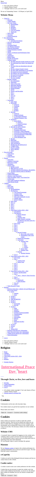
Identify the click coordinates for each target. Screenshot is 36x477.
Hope (15, 320)
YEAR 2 (13, 298)
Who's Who (10, 33)
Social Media (17, 121)
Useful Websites (18, 125)
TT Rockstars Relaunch (20, 116)
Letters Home (11, 156)
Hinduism (16, 311)
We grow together (15, 78)
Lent (15, 323)
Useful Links (10, 179)
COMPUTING (15, 146)
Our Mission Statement (13, 46)
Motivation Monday (16, 85)
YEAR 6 (13, 324)
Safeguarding (10, 39)
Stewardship (17, 317)
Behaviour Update (12, 162)
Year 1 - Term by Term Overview (26, 275)
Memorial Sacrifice (19, 321)
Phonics (16, 109)
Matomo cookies (9, 448)
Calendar (9, 155)
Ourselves (16, 315)
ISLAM (16, 305)
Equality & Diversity (12, 58)
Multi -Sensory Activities (24, 219)
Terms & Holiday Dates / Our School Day (18, 177)
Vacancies (10, 34)
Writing (16, 107)
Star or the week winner (27, 234)
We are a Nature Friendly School (19, 69)
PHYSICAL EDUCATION (18, 127)
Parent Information (12, 335)
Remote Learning (12, 79)
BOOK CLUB (15, 167)
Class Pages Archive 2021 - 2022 (19, 271)
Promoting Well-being (20, 130)
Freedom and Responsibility (21, 312)
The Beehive (17, 211)
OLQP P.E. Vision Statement (21, 131)
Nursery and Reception (17, 91)
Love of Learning (15, 30)
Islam (15, 295)
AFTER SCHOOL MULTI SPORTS (21, 171)
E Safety (9, 54)
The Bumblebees (15, 189)
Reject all (3, 412)
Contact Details (11, 21)
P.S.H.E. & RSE (15, 147)
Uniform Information (12, 174)
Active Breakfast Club (20, 137)
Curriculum (10, 100)
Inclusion (13, 27)
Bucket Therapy (21, 214)
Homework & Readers (23, 238)
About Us (6, 18)
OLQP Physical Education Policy (23, 133)
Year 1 (12, 92)
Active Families (18, 128)
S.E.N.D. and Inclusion (13, 42)
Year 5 (12, 97)
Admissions (10, 55)
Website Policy (8, 386)
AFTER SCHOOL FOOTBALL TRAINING (23, 170)
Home (5, 352)
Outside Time (17, 198)
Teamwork (13, 32)
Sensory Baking (18, 199)
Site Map (6, 383)
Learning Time (18, 193)
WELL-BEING (15, 149)
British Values (11, 57)
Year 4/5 (16, 283)
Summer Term (24, 250)
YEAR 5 (13, 306)
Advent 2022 (14, 329)
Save (15, 475)
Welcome (9, 20)
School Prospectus (12, 36)
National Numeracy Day (20, 118)
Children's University (13, 161)
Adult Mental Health (12, 182)
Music (25, 246)
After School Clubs (19, 136)
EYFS (12, 292)
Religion (19, 251)
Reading (16, 110)
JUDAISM (17, 303)
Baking (19, 216)
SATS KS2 (10, 159)
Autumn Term (24, 241)
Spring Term (24, 248)
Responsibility (14, 24)
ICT (25, 244)
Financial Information (13, 48)
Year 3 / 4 (16, 278)
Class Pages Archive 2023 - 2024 (19, 210)
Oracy (12, 150)
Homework (20, 280)
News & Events (8, 152)
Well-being (13, 82)
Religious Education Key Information (17, 330)
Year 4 (12, 205)
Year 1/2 (13, 202)
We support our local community (19, 72)
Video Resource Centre (13, 286)
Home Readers (21, 281)
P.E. (25, 243)
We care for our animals (17, 75)
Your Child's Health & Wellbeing (16, 180)
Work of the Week (15, 84)
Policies (9, 43)
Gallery (9, 185)
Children (6, 183)
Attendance (10, 164)
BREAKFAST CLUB (17, 168)
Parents (6, 158)
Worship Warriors (25, 253)
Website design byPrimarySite (12, 393)
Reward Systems (21, 232)
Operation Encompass (16, 40)
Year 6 (12, 98)
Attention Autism (18, 195)
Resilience (13, 29)
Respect (13, 26)
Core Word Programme (20, 192)
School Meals (11, 173)
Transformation (18, 314)
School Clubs (10, 165)
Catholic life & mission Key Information (18, 333)
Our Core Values (11, 23)
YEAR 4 (13, 302)
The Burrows (14, 191)
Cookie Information (9, 384)
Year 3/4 (13, 95)
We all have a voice (16, 76)
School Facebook (18, 115)
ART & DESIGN (15, 143)
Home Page (4, 3)
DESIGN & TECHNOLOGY (19, 144)
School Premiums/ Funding (14, 49)
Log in (6, 338)
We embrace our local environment (20, 73)
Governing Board (12, 45)
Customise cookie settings (20, 412)
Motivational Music (16, 87)
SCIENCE (13, 119)
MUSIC (13, 139)
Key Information (8, 37)
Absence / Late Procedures (14, 176)
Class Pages (10, 188)
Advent (13, 326)
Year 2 (12, 94)
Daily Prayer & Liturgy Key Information (18, 332)
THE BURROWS (16, 299)
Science (26, 247)
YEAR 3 (13, 300)
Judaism (16, 293)
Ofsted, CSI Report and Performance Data (18, 52)
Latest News (10, 153)
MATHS (13, 112)
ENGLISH (14, 103)
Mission (16, 318)
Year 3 (12, 204)
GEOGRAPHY (15, 141)
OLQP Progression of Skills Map (23, 134)
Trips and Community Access (22, 196)
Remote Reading (15, 88)
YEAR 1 (13, 296)
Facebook (16, 106)
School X (16, 104)
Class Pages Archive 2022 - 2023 (19, 256)
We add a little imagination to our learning (22, 70)
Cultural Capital (11, 60)
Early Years (14, 101)
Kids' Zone (10, 186)
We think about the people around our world (22, 61)
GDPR (9, 51)
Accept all (10, 412)
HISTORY (14, 140)
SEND (12, 89)
